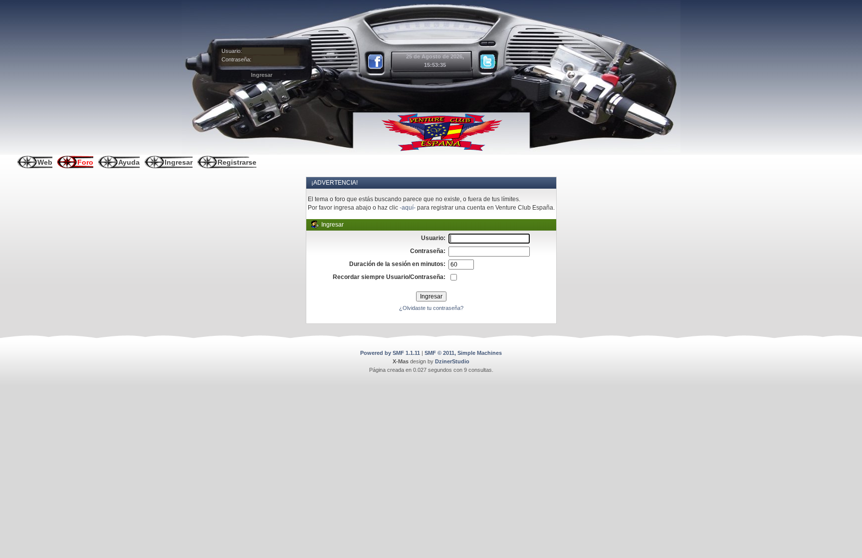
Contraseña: (236, 59)
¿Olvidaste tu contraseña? (431, 308)
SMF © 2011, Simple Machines (463, 353)
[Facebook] (376, 62)
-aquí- (408, 207)
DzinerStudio (452, 361)
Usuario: (231, 51)
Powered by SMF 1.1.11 (390, 353)
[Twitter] (488, 62)
